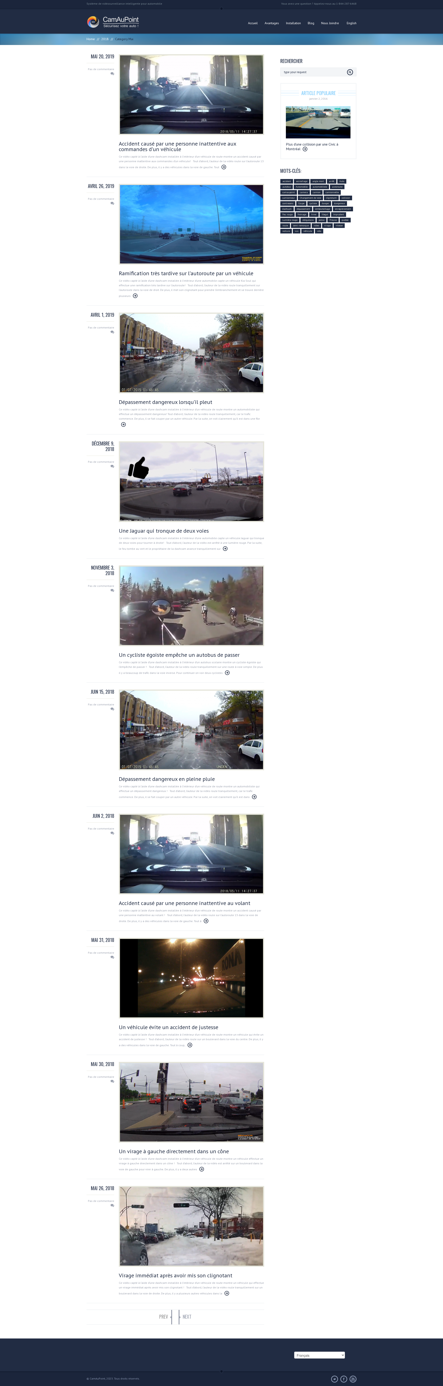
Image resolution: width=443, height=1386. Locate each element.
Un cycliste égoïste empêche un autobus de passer (179, 654)
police (321, 219)
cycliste (313, 203)
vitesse (339, 225)
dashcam (287, 208)
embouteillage (322, 208)
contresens (287, 203)
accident (286, 181)
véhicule (307, 231)
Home (91, 39)
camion (316, 192)
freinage (302, 214)
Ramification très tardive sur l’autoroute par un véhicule (186, 273)
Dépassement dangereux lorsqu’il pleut (165, 402)
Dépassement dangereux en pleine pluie (167, 779)
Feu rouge (287, 214)
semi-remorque (301, 225)
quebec (345, 219)
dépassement (303, 208)
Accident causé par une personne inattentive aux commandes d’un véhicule (177, 146)
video (316, 225)
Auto (341, 181)
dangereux (339, 203)
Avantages (272, 23)
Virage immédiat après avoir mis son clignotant (175, 1275)
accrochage (301, 181)
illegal (325, 214)
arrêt (331, 181)
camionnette (332, 192)
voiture (286, 231)
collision (346, 197)
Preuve (333, 219)
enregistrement (343, 208)
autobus (286, 186)
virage (327, 225)
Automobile (302, 186)
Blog (311, 23)
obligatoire (308, 219)
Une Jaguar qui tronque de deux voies (164, 530)
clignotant (331, 197)
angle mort (318, 181)
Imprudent (338, 214)
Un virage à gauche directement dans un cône (174, 1151)
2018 (105, 39)
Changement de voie (310, 197)
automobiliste (320, 186)
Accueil (253, 23)
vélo (319, 231)
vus (296, 231)
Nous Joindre (330, 23)
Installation (293, 23)
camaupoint (288, 192)
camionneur (288, 197)
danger (325, 203)
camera (304, 192)
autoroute (337, 186)
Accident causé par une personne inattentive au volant (184, 903)
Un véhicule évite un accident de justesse (168, 1027)
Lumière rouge (289, 219)
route (285, 225)
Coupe (301, 203)
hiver (314, 214)
